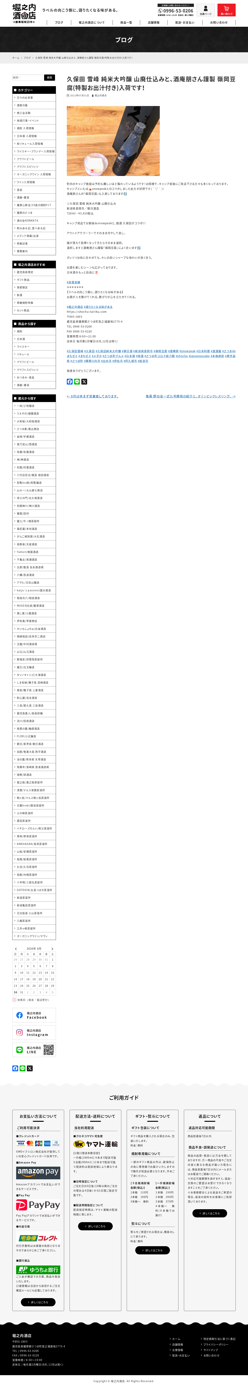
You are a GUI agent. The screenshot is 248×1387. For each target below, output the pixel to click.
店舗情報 (154, 22)
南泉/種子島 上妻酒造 (30, 690)
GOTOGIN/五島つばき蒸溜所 (34, 890)
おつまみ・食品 (25, 377)
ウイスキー (23, 346)
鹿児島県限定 (25, 272)
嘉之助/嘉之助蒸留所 (30, 782)
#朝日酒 (127, 351)
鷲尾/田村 (23, 513)
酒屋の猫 (22, 105)
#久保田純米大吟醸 (108, 351)
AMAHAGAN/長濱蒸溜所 (32, 844)
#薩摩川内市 (92, 361)
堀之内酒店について (92, 22)
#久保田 (89, 351)
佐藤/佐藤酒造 (25, 452)
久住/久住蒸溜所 (27, 867)
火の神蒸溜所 (25, 813)
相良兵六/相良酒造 (28, 598)
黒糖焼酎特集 (25, 302)
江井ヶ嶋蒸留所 (26, 928)
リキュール (23, 354)
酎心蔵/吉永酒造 (27, 698)
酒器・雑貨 (23, 197)
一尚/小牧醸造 (25, 406)
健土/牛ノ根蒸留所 (28, 521)
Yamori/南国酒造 (27, 552)
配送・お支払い (185, 22)
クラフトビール (25, 159)
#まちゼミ (84, 356)
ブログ (59, 22)
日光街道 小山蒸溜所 (29, 913)
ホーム (176, 1339)
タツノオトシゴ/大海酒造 (31, 675)
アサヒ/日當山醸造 (28, 582)
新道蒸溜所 (24, 897)
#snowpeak (188, 351)
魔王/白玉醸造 (25, 667)
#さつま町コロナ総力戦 (160, 356)
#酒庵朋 (173, 351)
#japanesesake (199, 356)
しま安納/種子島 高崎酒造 (33, 682)
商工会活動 (24, 113)
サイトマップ (211, 1350)
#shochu (182, 356)
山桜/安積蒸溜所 (27, 851)
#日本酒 (130, 356)
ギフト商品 (23, 279)
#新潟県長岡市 (143, 351)
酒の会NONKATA (27, 220)
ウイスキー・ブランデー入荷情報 (36, 151)
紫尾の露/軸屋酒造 (28, 728)
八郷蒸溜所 (24, 920)
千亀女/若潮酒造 (27, 559)
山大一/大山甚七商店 (30, 490)
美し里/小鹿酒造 (27, 613)
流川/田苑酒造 (25, 721)
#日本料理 (203, 351)
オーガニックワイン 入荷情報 (34, 174)
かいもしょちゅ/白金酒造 (31, 628)
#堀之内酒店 (75, 307)
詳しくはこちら (39, 1302)
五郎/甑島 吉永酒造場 (30, 567)
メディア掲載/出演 (28, 236)
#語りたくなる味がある (98, 307)
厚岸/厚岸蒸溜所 (27, 836)
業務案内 (22, 251)
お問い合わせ (219, 22)
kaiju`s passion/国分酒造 (34, 590)
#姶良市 (143, 361)
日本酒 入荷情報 (27, 136)
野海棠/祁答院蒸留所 (30, 659)
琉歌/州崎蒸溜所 (27, 874)
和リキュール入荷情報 (30, 143)
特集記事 (22, 243)
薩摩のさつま (24, 212)
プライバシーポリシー (216, 1344)
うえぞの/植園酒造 (28, 413)
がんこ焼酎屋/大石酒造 (31, 536)
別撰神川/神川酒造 (28, 506)
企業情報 (177, 1350)
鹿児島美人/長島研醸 (30, 713)
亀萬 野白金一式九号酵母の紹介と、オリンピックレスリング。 (191, 396)
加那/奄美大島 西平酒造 (31, 751)
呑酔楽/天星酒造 (27, 544)
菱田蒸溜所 (24, 820)
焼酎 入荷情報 (25, 128)
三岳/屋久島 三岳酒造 (30, 705)
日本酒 (21, 339)
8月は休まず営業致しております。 (93, 396)
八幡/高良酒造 (25, 575)
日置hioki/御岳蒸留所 (30, 805)
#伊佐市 (117, 361)
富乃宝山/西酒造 (27, 444)
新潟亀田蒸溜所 (26, 905)
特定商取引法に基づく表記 (220, 1339)
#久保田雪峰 (75, 351)
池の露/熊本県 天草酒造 (31, 759)
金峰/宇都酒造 (25, 436)
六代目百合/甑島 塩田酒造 (33, 475)
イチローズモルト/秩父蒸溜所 (34, 828)
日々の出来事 (25, 97)
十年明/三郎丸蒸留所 (30, 882)
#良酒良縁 (73, 282)
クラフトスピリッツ (28, 166)
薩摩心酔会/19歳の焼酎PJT (34, 205)
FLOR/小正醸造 (26, 736)
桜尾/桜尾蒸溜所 (27, 859)
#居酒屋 (216, 351)
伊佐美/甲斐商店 (27, 621)
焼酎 (19, 331)
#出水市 (106, 361)
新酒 (19, 295)
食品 (19, 189)
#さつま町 (76, 361)
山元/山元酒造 (25, 651)
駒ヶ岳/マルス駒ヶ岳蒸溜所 (33, 798)
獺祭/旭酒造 (24, 774)
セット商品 (23, 310)
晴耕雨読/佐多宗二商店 (31, 636)
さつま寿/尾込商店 (28, 429)
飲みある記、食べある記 (31, 228)
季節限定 (22, 287)
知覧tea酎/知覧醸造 (29, 482)
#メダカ (97, 356)
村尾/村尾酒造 (25, 467)
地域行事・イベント (28, 120)
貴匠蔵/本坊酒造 (27, 528)
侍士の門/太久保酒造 (30, 498)
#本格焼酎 (217, 356)
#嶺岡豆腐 (160, 351)
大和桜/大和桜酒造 (28, 421)
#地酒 (140, 356)
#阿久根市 (130, 361)
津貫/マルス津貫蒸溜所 (31, 790)
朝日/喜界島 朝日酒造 (30, 744)
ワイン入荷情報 (26, 182)
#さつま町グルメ (113, 356)
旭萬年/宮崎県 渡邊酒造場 (33, 767)
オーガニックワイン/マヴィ (32, 936)
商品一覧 (126, 22)
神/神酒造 (23, 459)
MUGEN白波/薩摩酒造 (30, 605)
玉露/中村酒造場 (27, 644)
